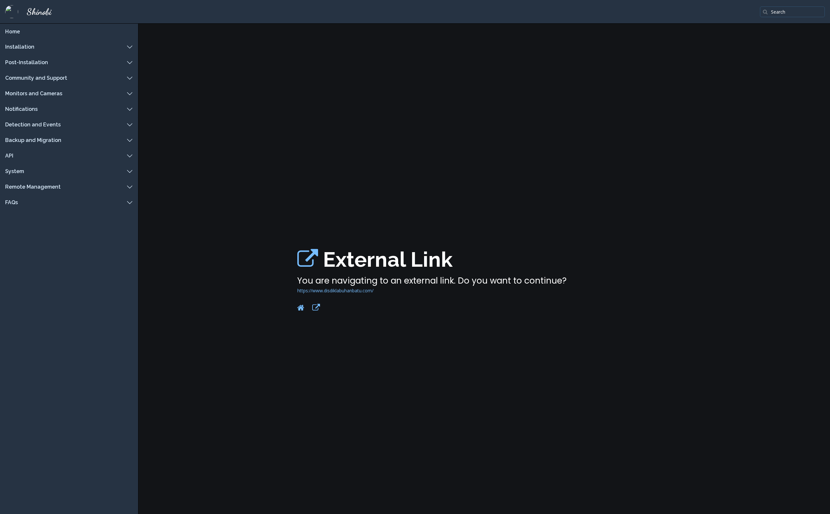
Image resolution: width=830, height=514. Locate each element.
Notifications (21, 109)
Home (12, 31)
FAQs (11, 202)
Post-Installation (26, 62)
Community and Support (36, 78)
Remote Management (33, 187)
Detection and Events (33, 125)
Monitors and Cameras (33, 93)
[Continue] (316, 307)
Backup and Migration (33, 140)
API (9, 156)
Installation (19, 47)
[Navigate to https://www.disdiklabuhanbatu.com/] (307, 259)
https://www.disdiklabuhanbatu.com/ (335, 290)
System (14, 171)
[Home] (300, 307)
